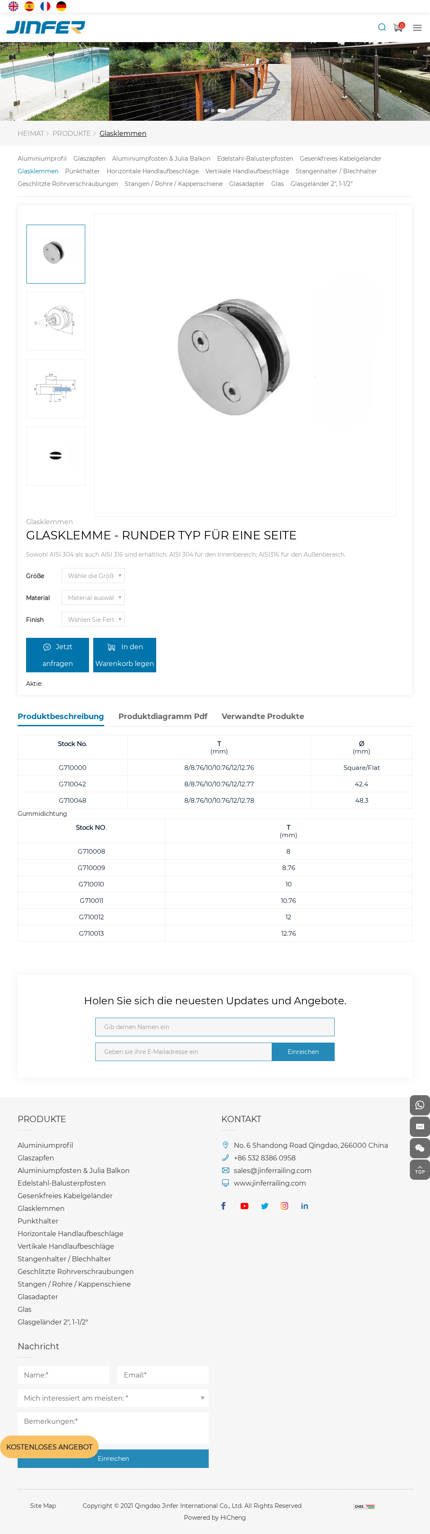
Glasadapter (247, 184)
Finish (35, 620)
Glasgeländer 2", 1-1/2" (322, 184)
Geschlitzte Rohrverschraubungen (68, 184)
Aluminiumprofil (42, 158)
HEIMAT (31, 133)
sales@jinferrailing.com (273, 1170)
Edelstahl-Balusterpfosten (255, 158)
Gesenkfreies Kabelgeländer (341, 158)
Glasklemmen (123, 133)
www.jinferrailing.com (270, 1182)
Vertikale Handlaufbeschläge (247, 171)
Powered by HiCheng (215, 1517)
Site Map (43, 1506)
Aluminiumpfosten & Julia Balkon (161, 158)
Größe (35, 576)
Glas (277, 184)
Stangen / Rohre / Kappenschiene (174, 184)
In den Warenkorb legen (124, 655)
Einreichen (303, 1052)
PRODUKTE (71, 133)
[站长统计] (364, 1506)
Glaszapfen (89, 158)
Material (38, 598)
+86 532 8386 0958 (265, 1157)
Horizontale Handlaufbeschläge (153, 171)
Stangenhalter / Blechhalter (336, 171)
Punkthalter (82, 171)
